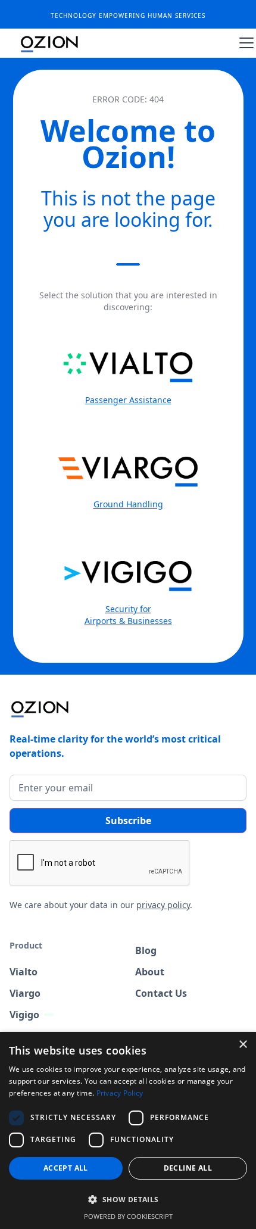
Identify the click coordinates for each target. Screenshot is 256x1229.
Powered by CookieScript (128, 1216)
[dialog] (128, 1130)
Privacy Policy (119, 1093)
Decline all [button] (188, 1168)
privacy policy (163, 904)
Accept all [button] (65, 1168)
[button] (244, 43)
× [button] (242, 1044)
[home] (50, 42)
